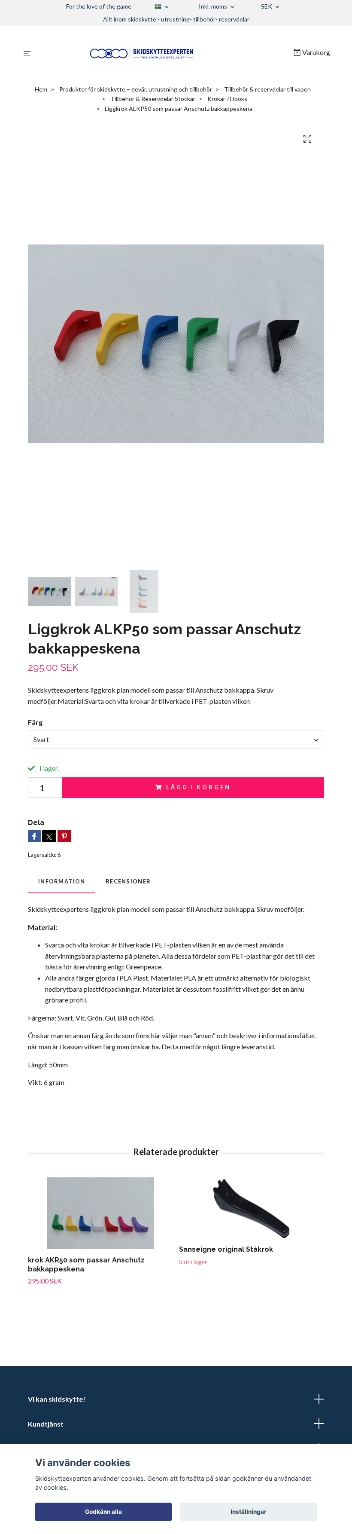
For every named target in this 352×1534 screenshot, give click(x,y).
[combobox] (176, 739)
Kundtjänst (46, 1424)
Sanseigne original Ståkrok (226, 1249)
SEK (267, 6)
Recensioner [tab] (128, 881)
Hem (41, 89)
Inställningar (249, 1511)
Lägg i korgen (198, 787)
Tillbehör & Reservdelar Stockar (152, 98)
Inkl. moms (213, 6)
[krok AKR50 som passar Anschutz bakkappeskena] (100, 1213)
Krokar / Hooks (227, 98)
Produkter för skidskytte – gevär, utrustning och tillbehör (135, 89)
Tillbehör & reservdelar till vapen (267, 89)
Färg (35, 722)
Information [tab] (61, 881)
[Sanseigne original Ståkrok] (251, 1208)
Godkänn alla (103, 1511)
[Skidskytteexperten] (164, 53)
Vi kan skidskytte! (56, 1399)
